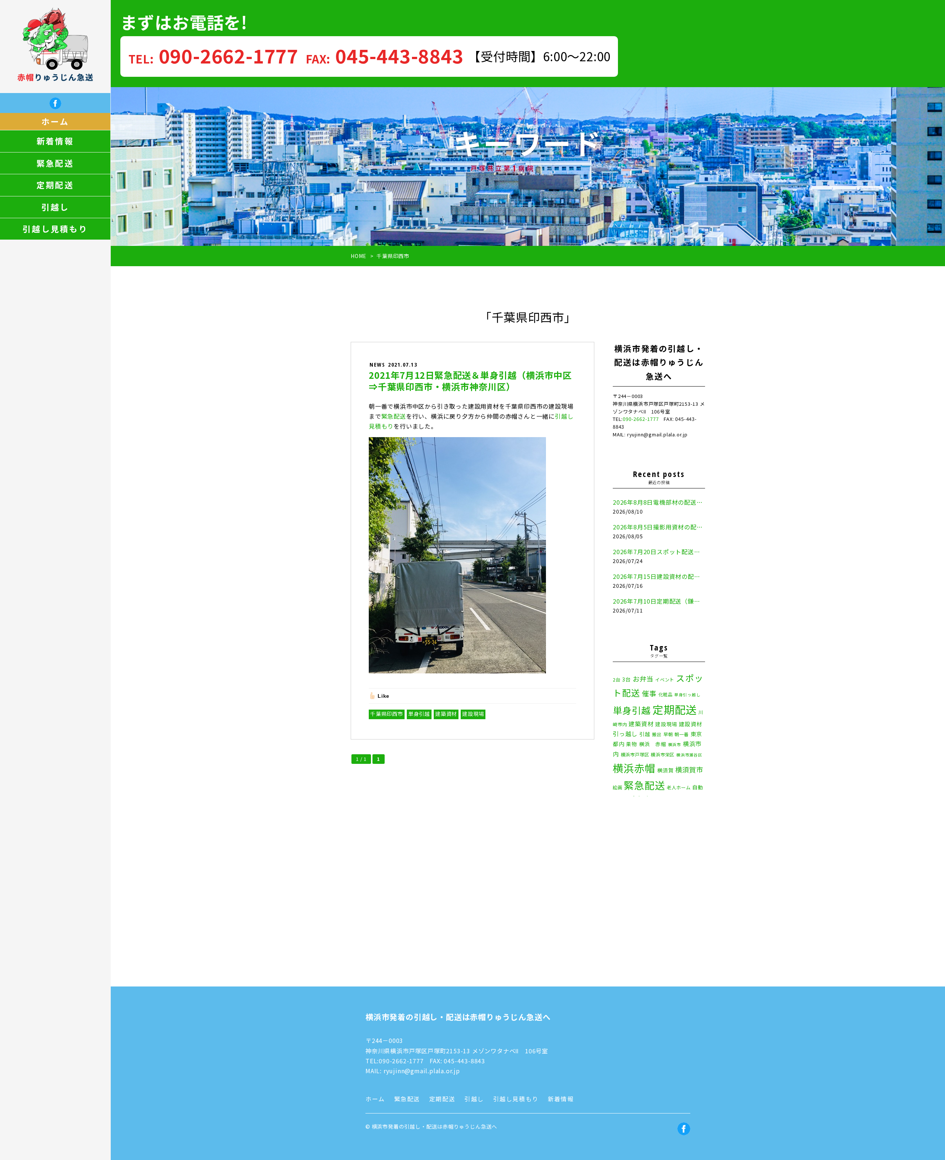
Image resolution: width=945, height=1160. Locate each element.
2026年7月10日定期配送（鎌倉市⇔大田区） (659, 601)
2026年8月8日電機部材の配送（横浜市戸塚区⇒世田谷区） (659, 502)
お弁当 (643, 678)
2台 (617, 679)
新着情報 (55, 141)
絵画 (617, 787)
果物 (631, 744)
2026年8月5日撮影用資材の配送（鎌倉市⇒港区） (659, 526)
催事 (649, 693)
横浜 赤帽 (652, 744)
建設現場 (473, 713)
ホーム (55, 121)
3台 (626, 679)
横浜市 (674, 744)
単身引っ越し (687, 694)
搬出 (657, 734)
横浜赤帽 (634, 767)
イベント (664, 679)
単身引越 (419, 713)
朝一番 (681, 734)
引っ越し (625, 733)
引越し (55, 207)
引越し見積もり (55, 228)
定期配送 (55, 185)
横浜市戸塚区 (635, 754)
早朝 (668, 734)
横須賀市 (689, 769)
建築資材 (446, 713)
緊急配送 (55, 163)
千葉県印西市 (386, 713)
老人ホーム (678, 787)
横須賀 (665, 770)
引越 (644, 734)
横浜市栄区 (662, 754)
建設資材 (690, 724)
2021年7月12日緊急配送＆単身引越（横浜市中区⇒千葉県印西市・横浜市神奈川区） (470, 380)
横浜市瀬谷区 (689, 755)
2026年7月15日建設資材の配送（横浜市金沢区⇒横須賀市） (659, 576)
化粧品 (666, 694)
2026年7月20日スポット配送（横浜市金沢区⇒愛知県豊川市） (659, 551)
